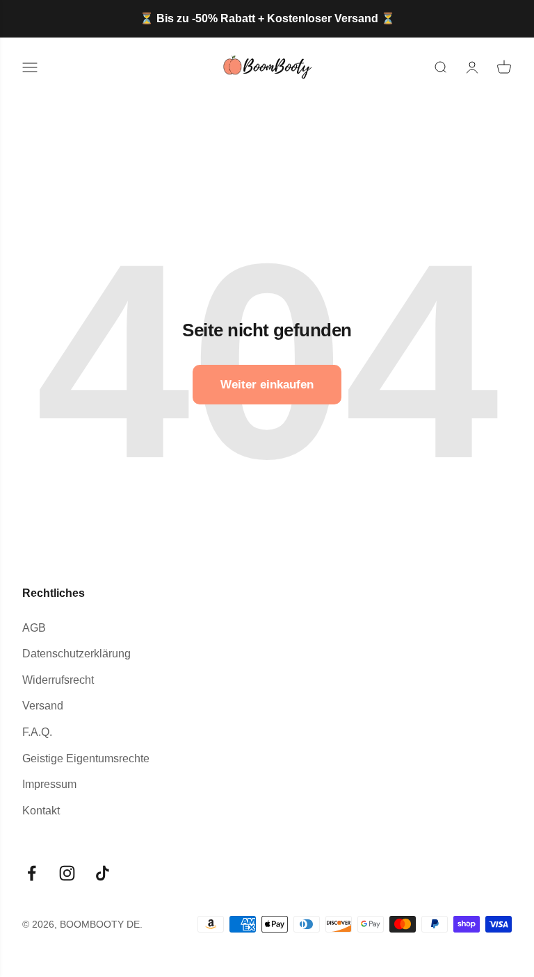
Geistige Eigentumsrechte (85, 758)
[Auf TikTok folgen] (102, 873)
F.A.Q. (37, 732)
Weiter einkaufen (267, 384)
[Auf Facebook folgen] (31, 873)
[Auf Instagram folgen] (67, 873)
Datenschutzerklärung (76, 653)
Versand (42, 706)
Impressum (49, 784)
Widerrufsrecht (58, 680)
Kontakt (41, 810)
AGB (34, 628)
